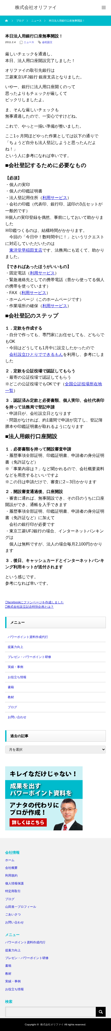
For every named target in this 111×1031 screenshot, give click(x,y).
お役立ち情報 (17, 677)
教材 (11, 697)
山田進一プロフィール (20, 907)
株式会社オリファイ (52, 1024)
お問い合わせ (17, 717)
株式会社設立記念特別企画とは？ (30, 607)
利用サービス (54, 197)
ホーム (9, 860)
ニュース (29, 42)
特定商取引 (13, 891)
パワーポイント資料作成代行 (28, 637)
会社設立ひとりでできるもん (36, 354)
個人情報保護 (14, 883)
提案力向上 (15, 647)
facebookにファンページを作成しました (35, 602)
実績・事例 (15, 667)
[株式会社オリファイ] (36, 7)
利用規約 (11, 875)
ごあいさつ (13, 914)
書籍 (11, 687)
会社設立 (47, 42)
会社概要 (11, 868)
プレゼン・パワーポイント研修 (29, 657)
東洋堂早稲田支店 (25, 250)
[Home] (7, 21)
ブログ (12, 707)
